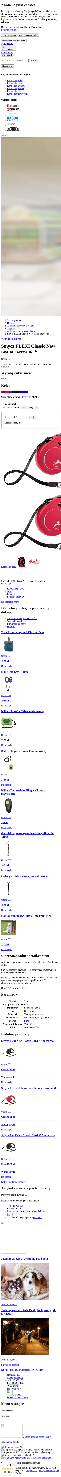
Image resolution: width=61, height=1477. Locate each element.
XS (3, 379)
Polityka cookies (9, 29)
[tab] (22, 618)
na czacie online (23, 1211)
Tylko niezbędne (9, 35)
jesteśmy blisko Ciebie (17, 1397)
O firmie (5, 1417)
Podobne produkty (15, 596)
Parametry (12, 594)
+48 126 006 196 (15, 1205)
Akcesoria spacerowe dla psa (20, 325)
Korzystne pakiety (15, 588)
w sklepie (37, 1217)
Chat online (13, 1386)
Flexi (26, 1021)
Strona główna (14, 320)
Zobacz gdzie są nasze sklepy (37, 1437)
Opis (9, 591)
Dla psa (10, 323)
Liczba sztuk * (11, 417)
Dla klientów (7, 1410)
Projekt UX (31, 1470)
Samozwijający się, (23, 364)
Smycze (11, 328)
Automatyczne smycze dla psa (21, 331)
